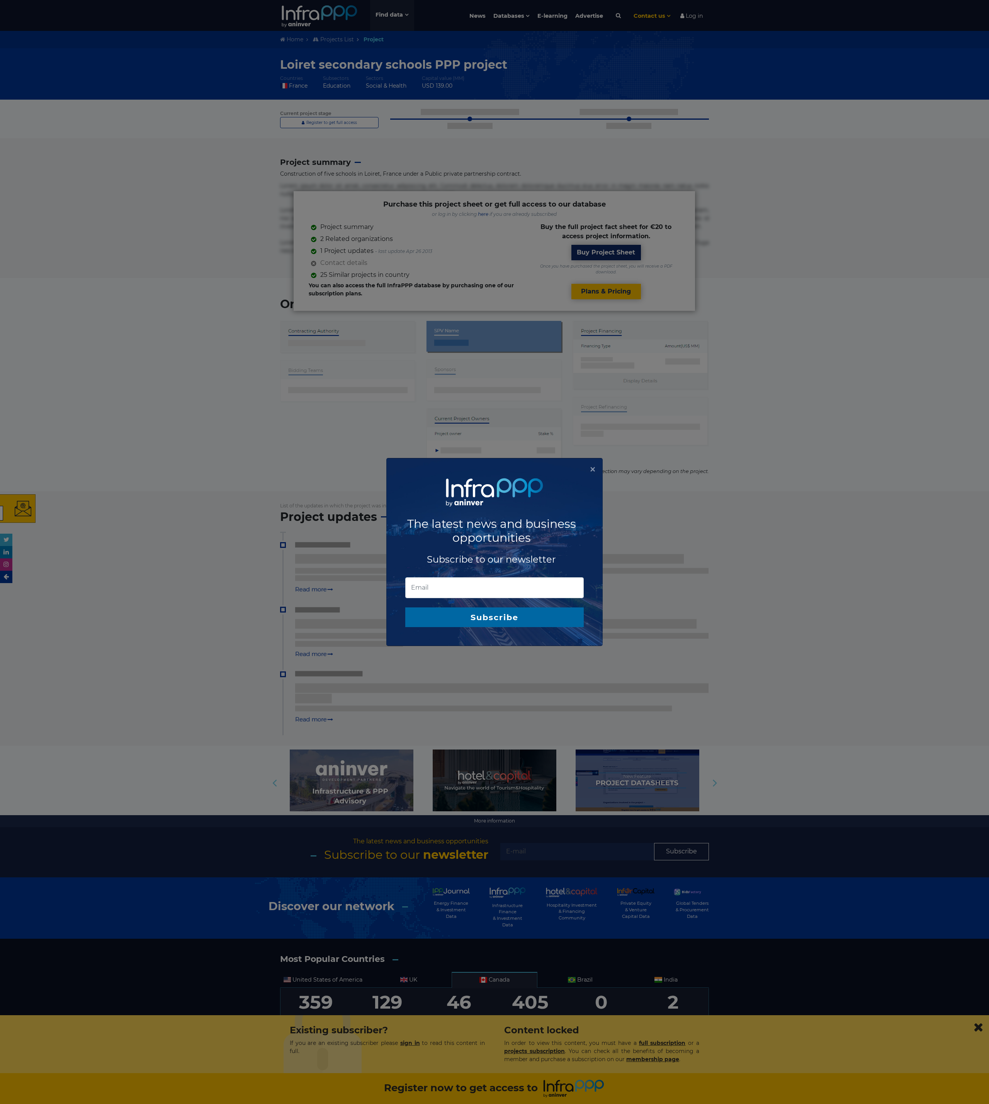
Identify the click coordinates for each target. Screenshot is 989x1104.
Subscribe (494, 617)
